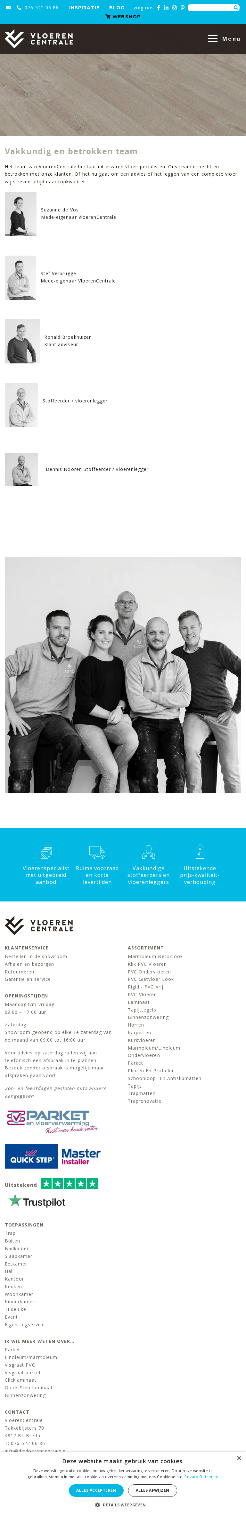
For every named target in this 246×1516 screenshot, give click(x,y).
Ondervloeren (144, 1055)
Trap (10, 1233)
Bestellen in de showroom (36, 956)
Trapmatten (142, 1093)
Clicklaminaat (21, 1380)
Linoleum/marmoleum (31, 1357)
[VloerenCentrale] (39, 38)
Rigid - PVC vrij (145, 987)
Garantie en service (28, 979)
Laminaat (139, 1002)
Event (11, 1317)
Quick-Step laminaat (29, 1388)
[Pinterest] (183, 7)
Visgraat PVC (20, 1365)
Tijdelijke (16, 1309)
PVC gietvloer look (151, 979)
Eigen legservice (25, 1325)
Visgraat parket (23, 1372)
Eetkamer (16, 1264)
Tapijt (135, 1086)
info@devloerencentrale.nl (36, 1451)
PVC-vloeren (142, 994)
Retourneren (20, 972)
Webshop (125, 17)
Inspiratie (84, 8)
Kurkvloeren (142, 1040)
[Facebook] (158, 7)
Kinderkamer (20, 1301)
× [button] (238, 1458)
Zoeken (236, 8)
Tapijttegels (142, 1010)
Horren (136, 1025)
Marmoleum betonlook (155, 956)
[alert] (123, 1484)
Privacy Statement (201, 1477)
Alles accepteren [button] (96, 1490)
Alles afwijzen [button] (152, 1490)
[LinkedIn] (166, 7)
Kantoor (14, 1279)
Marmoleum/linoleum (154, 1048)
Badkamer (17, 1248)
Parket (135, 1063)
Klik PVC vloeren (147, 964)
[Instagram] (174, 7)
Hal (8, 1271)
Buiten (12, 1241)
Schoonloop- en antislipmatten (164, 1078)
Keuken (13, 1286)
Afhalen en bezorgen (29, 964)
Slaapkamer (19, 1256)
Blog (117, 8)
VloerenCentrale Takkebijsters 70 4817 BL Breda (24, 1428)
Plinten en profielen (151, 1071)
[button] (123, 1505)
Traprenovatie (144, 1101)
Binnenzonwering (148, 1017)
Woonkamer (19, 1294)
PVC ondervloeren (149, 972)
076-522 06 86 (41, 7)
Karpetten (139, 1032)
